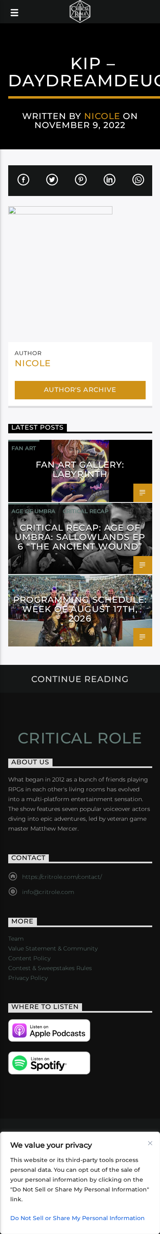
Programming (33, 583)
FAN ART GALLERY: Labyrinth (80, 469)
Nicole (102, 116)
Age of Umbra (33, 511)
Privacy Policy (28, 978)
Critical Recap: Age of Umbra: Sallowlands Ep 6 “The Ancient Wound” (80, 537)
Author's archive (80, 390)
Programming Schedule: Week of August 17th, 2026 (80, 609)
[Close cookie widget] (150, 1143)
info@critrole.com (48, 892)
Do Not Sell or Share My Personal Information (77, 1218)
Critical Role (80, 738)
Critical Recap (85, 511)
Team (16, 938)
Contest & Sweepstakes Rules (50, 968)
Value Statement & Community (53, 948)
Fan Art (23, 448)
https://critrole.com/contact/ (62, 876)
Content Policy (29, 958)
